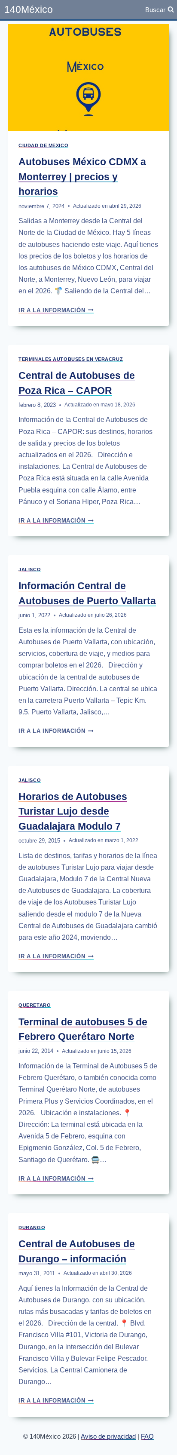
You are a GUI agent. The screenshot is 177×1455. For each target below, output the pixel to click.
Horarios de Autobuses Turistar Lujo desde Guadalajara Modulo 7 (72, 811)
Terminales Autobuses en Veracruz (70, 359)
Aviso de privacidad (108, 1436)
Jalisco (29, 569)
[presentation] (88, 77)
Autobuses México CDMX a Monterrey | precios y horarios (82, 176)
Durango (31, 1227)
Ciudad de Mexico (43, 145)
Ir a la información (55, 310)
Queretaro (34, 1005)
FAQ (147, 1436)
